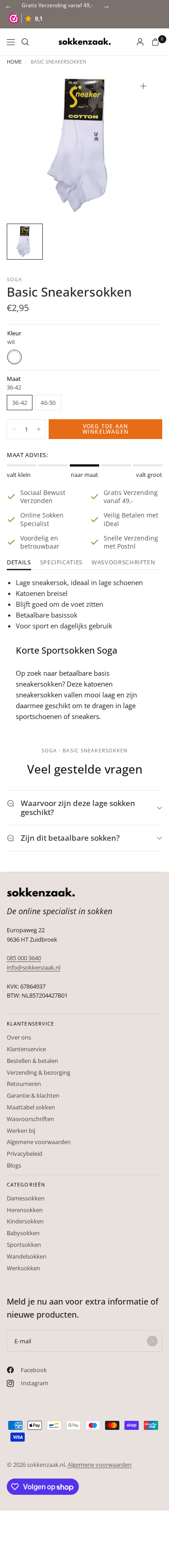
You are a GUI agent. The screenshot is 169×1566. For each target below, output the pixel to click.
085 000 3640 (24, 958)
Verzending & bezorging (38, 1072)
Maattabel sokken (31, 1107)
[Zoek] (25, 42)
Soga (14, 279)
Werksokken (23, 1268)
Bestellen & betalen (32, 1061)
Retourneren (24, 1084)
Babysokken (23, 1233)
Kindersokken (25, 1221)
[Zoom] (143, 86)
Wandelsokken (26, 1256)
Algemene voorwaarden (39, 1142)
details (19, 562)
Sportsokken (24, 1245)
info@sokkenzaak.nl (33, 967)
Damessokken (26, 1198)
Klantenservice (30, 1023)
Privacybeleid (24, 1153)
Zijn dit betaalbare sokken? (70, 838)
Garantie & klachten (33, 1095)
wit (14, 357)
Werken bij (21, 1130)
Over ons (19, 1037)
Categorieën (26, 1184)
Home (14, 61)
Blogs (14, 1165)
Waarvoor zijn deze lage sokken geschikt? (78, 807)
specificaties (61, 562)
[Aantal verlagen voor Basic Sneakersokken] (14, 429)
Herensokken (25, 1210)
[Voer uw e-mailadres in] (152, 1341)
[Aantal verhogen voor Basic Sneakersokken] (39, 429)
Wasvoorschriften (123, 562)
